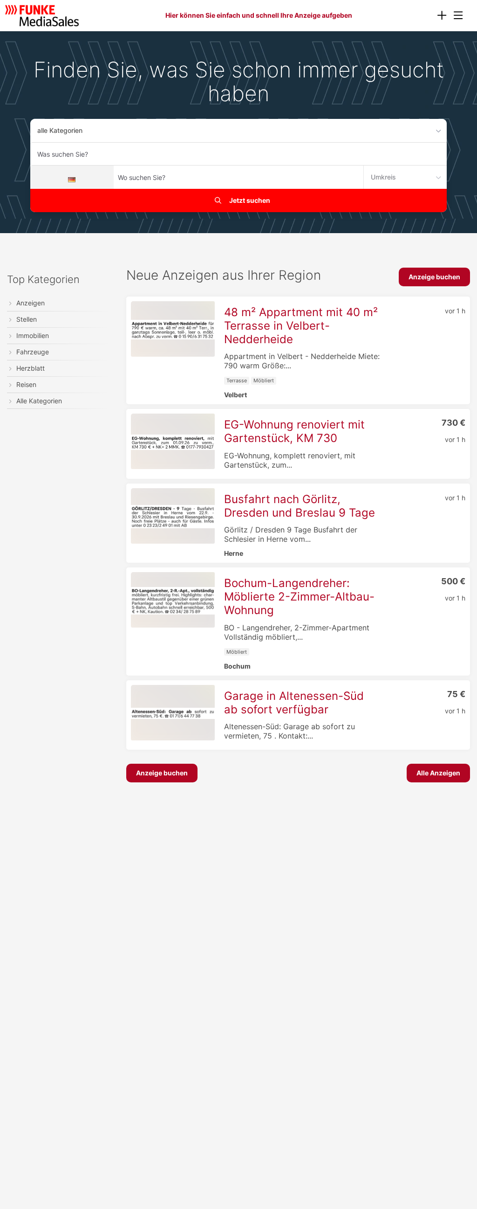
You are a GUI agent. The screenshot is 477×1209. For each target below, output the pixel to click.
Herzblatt (30, 368)
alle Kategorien (59, 130)
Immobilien (32, 335)
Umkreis (383, 177)
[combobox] (238, 154)
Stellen (26, 319)
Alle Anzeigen (438, 773)
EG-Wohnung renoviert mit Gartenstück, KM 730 (294, 431)
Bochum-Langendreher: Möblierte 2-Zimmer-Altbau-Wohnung (299, 596)
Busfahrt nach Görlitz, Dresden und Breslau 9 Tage (299, 505)
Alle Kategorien (39, 401)
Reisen (26, 384)
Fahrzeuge (32, 352)
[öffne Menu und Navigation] (453, 14)
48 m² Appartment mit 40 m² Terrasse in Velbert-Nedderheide (301, 325)
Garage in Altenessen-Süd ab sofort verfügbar (294, 702)
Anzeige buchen (434, 277)
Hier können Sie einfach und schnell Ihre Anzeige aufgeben (258, 15)
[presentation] (442, 15)
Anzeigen (30, 303)
